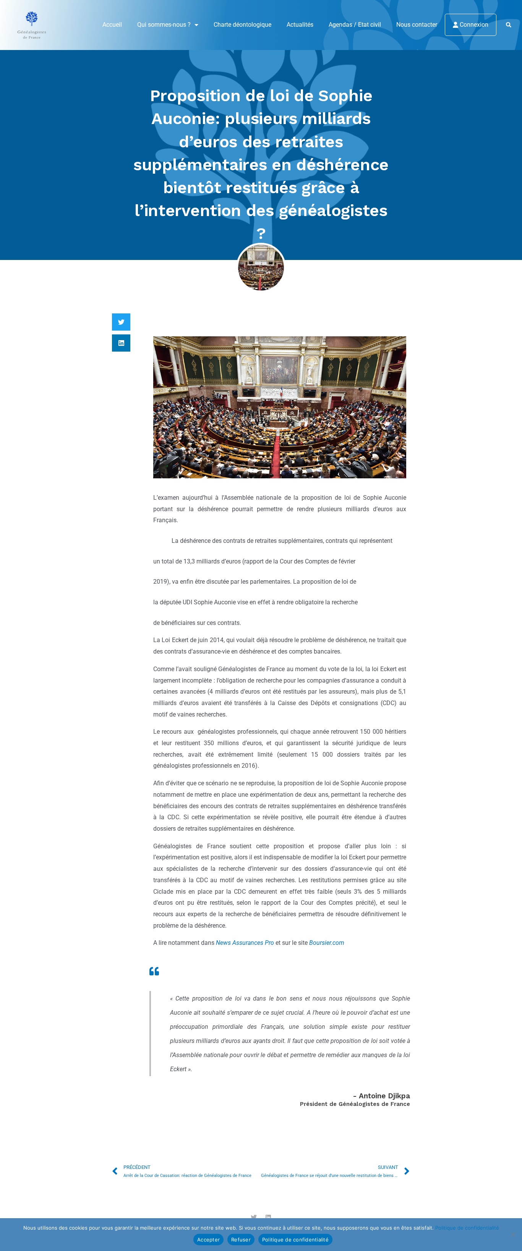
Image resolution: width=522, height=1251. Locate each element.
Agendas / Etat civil (355, 24)
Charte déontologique (242, 24)
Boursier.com (326, 942)
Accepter (208, 1239)
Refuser (241, 1239)
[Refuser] (512, 1234)
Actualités (300, 24)
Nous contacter (416, 24)
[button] (509, 25)
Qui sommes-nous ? (164, 24)
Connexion (473, 24)
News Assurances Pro (245, 942)
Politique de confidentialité (467, 1228)
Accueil (112, 24)
